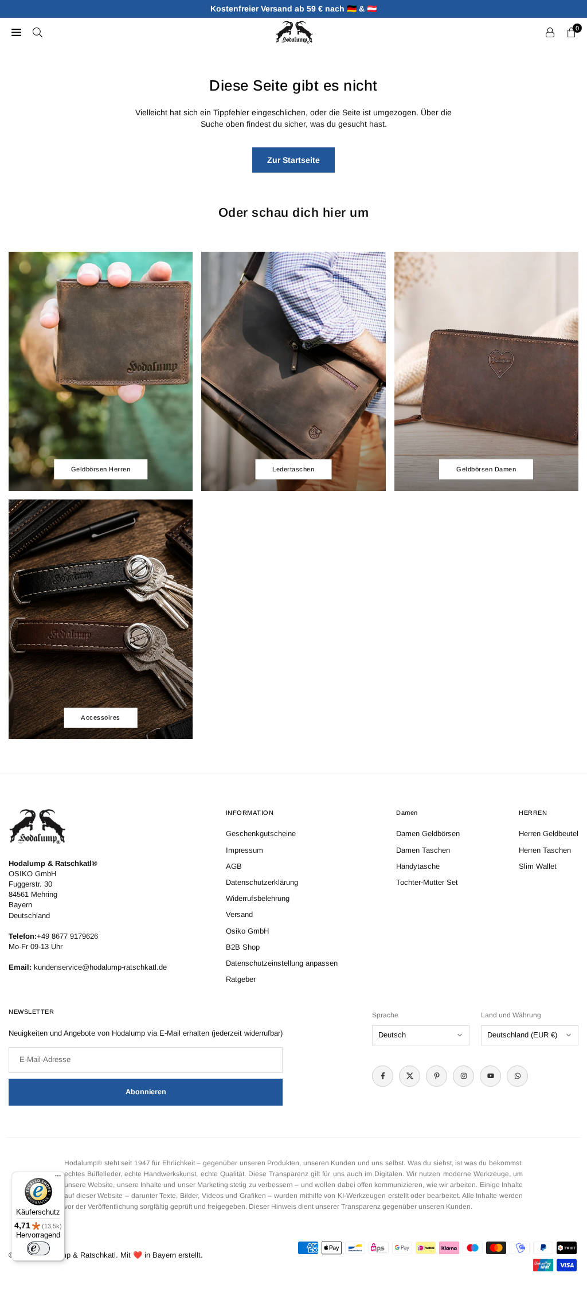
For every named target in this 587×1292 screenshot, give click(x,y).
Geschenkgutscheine (261, 833)
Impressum (244, 850)
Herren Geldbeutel (548, 833)
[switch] (38, 1248)
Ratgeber (241, 979)
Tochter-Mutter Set (427, 882)
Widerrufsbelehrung (257, 898)
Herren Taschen (545, 850)
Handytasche (418, 866)
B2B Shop (243, 947)
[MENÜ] (16, 32)
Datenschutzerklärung (262, 882)
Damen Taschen (423, 850)
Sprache (385, 1015)
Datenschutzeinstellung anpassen (282, 963)
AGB (234, 866)
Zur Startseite (293, 160)
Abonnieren (146, 1092)
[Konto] (550, 32)
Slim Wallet (538, 866)
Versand (239, 914)
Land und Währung (511, 1015)
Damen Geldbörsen (428, 833)
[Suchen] (37, 32)
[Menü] (58, 1178)
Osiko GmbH (247, 931)
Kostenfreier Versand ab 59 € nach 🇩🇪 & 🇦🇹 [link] (293, 9)
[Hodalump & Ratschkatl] (294, 31)
